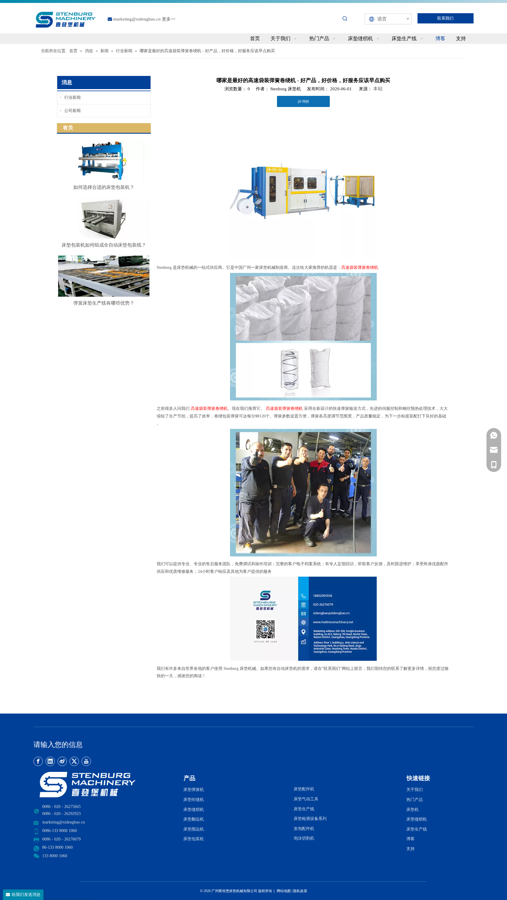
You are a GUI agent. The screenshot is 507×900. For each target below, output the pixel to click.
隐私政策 (300, 891)
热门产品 (414, 799)
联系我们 (445, 18)
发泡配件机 (304, 828)
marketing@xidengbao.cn (137, 19)
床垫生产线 (304, 809)
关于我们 (414, 789)
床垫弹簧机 (193, 789)
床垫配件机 (304, 789)
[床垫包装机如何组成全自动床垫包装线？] (104, 218)
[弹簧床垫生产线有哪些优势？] (104, 276)
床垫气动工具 (306, 799)
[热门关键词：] (345, 18)
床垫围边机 (193, 829)
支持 (411, 849)
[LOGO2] (104, 784)
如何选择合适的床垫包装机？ (103, 187)
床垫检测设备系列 (310, 818)
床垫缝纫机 (193, 809)
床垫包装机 (193, 839)
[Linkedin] (50, 761)
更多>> (168, 19)
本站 (378, 88)
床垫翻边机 (193, 819)
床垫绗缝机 (193, 799)
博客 (410, 839)
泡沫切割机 (304, 838)
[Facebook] (38, 761)
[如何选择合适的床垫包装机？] (104, 160)
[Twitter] (74, 761)
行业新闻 (72, 97)
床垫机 (412, 809)
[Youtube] (86, 761)
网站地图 (283, 891)
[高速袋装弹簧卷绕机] (303, 257)
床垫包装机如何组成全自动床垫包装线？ (104, 244)
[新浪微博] (62, 761)
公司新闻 (72, 110)
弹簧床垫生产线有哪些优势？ (103, 302)
